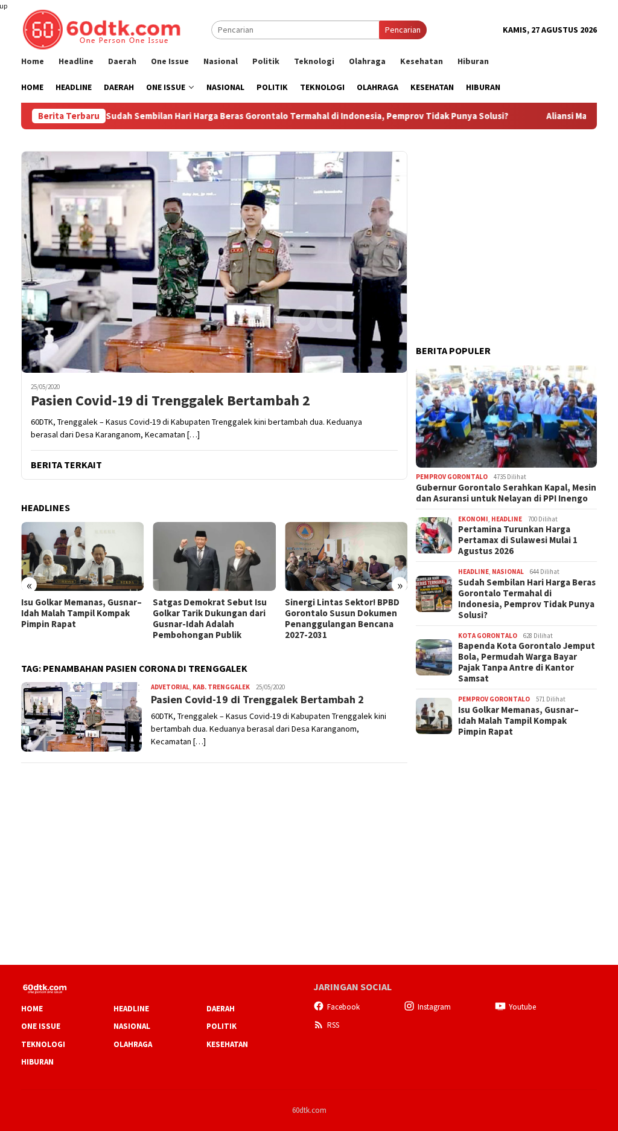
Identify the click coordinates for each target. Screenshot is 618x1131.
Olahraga (132, 1044)
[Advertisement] (506, 226)
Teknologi (43, 1044)
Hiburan (37, 1062)
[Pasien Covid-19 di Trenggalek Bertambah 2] (214, 262)
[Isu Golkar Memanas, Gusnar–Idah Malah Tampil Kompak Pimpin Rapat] (82, 556)
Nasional (508, 571)
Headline (506, 519)
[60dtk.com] (101, 28)
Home (32, 1009)
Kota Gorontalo (487, 635)
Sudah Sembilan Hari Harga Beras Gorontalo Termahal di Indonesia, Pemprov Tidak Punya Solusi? (270, 116)
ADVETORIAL (170, 687)
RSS (333, 1025)
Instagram (434, 1007)
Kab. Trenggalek (221, 687)
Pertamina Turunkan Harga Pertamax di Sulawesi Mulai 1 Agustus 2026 (518, 540)
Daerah (220, 1009)
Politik (221, 1026)
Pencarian (403, 29)
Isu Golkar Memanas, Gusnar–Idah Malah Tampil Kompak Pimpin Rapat (81, 613)
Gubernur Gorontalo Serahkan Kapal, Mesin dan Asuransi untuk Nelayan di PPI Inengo (506, 493)
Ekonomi (473, 519)
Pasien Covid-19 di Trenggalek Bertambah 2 (170, 401)
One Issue (40, 1026)
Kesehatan (227, 1044)
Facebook (343, 1007)
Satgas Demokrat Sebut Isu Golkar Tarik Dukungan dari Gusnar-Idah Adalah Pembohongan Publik (210, 618)
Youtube (522, 1007)
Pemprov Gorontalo (452, 476)
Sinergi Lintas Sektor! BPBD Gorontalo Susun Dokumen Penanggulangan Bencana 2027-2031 (342, 618)
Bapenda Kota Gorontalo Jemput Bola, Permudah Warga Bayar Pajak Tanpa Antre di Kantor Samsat (526, 662)
